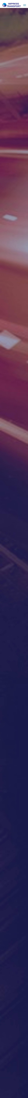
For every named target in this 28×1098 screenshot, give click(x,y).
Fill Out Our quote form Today (14, 559)
